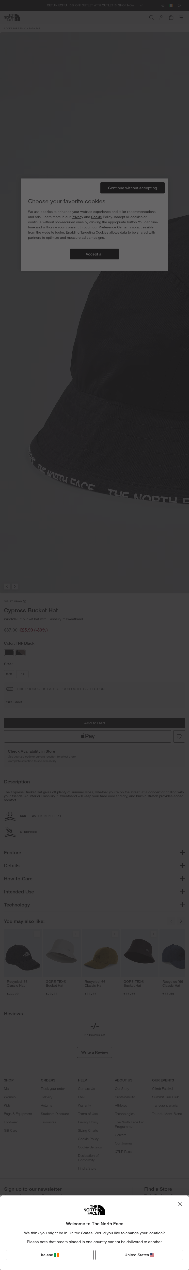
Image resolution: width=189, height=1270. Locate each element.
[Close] (180, 1204)
